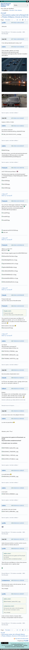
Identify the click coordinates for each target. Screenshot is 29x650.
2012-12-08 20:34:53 (19, 39)
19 (20, 19)
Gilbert (4, 388)
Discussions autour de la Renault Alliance (13, 634)
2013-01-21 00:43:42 (19, 418)
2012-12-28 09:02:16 (19, 245)
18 (17, 19)
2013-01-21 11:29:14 (19, 523)
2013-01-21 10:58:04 (19, 488)
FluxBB (26, 640)
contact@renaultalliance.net (17, 644)
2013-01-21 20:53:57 (19, 594)
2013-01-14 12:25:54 (19, 341)
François (4, 167)
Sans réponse (18, 10)
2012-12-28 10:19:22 (19, 306)
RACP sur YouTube (6, 195)
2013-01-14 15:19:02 (19, 370)
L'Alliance (4, 194)
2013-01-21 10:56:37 (19, 470)
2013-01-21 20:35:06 (19, 580)
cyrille (4, 22)
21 (25, 19)
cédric (4, 47)
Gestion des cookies (18, 645)
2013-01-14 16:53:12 (19, 377)
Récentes (11, 10)
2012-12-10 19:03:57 (19, 118)
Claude (4, 295)
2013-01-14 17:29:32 (19, 388)
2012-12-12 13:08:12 (19, 125)
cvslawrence (6, 580)
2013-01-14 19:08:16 (19, 411)
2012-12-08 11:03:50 (19, 22)
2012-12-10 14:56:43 (19, 46)
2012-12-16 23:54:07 (19, 146)
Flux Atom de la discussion (21, 638)
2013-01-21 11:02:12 (19, 505)
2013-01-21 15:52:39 (19, 548)
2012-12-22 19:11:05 (19, 201)
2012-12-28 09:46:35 (19, 295)
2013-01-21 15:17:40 (19, 539)
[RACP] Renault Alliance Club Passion (6, 5)
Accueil (3, 13)
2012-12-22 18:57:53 (19, 167)
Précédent (7, 19)
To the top (6, 643)
